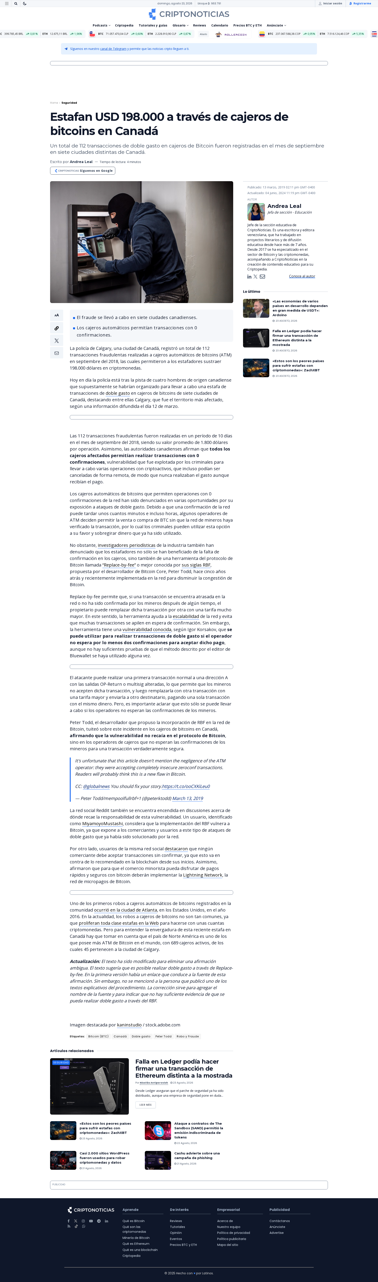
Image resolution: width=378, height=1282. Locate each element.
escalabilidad (186, 616)
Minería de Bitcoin (136, 1238)
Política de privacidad (233, 1233)
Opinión (176, 1233)
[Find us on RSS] (69, 1226)
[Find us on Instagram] (83, 1221)
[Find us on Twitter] (75, 1221)
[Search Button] (15, 3)
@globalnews (96, 786)
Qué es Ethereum (135, 1244)
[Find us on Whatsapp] (83, 1226)
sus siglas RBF (196, 565)
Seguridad (69, 103)
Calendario (219, 25)
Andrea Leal (81, 162)
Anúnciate (275, 25)
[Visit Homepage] (189, 14)
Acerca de (225, 1221)
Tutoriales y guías (153, 25)
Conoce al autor (302, 276)
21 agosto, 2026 (92, 1168)
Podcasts (100, 25)
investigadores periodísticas (127, 545)
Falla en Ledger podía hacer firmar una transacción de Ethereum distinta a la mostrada (184, 1068)
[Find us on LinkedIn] (106, 1221)
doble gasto (118, 393)
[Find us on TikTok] (76, 1226)
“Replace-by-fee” (119, 565)
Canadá (120, 1036)
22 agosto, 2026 (186, 1143)
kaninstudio (129, 1025)
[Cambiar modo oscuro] (24, 3)
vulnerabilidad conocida (146, 629)
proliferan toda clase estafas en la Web (119, 923)
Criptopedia (124, 25)
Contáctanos (280, 1221)
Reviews (199, 25)
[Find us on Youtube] (91, 1221)
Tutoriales (177, 1227)
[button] (56, 334)
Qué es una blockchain (140, 1250)
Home (54, 103)
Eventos (176, 1239)
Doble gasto (141, 1036)
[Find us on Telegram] (99, 1221)
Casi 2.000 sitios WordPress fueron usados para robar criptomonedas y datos (105, 1157)
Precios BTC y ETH (247, 25)
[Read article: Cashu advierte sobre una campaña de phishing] (158, 1160)
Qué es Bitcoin (133, 1221)
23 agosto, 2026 (182, 1082)
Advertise (277, 1233)
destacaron (176, 849)
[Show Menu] (6, 3)
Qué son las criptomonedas (134, 1229)
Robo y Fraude (188, 1036)
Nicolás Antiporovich (154, 1082)
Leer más (148, 1104)
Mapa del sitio (227, 1245)
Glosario (179, 25)
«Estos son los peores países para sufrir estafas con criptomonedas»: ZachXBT (105, 1128)
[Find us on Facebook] (69, 1221)
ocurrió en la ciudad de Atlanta (125, 910)
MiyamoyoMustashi (102, 823)
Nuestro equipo (228, 1227)
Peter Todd (164, 1036)
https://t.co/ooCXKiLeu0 (186, 786)
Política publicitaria (231, 1239)
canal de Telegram (113, 49)
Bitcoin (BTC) (98, 1036)
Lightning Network (202, 875)
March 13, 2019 (187, 798)
